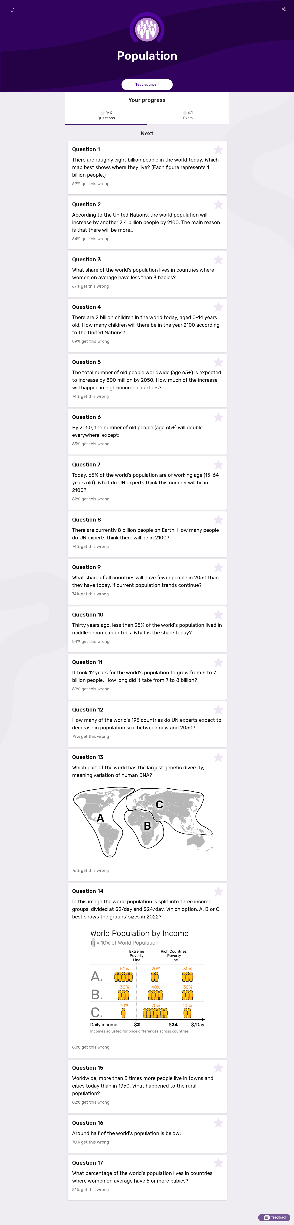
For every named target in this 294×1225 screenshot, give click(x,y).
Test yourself (147, 84)
